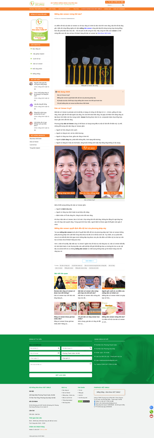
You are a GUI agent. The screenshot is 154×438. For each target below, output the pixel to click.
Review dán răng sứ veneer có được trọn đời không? (64, 292)
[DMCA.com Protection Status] (84, 401)
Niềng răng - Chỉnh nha (68, 395)
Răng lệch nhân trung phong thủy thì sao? (40, 113)
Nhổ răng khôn (66, 402)
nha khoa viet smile (93, 268)
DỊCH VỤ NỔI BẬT (64, 9)
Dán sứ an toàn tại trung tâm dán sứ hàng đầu (95, 265)
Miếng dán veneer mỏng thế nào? (113, 317)
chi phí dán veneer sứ (77, 265)
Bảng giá (81, 392)
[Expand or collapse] (123, 91)
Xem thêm (89, 261)
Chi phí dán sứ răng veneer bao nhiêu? (89, 318)
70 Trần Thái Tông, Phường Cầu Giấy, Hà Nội (42, 397)
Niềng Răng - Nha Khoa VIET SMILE (108, 392)
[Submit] (123, 5)
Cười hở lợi (33, 145)
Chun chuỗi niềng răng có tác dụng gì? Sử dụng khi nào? (41, 94)
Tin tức (76, 9)
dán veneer (88, 28)
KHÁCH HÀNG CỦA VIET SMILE (92, 9)
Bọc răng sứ (66, 390)
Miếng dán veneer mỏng (81, 268)
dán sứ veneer (58, 268)
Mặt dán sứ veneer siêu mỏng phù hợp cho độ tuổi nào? (88, 292)
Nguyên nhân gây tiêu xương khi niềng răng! (40, 83)
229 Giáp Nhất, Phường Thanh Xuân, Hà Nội (42, 395)
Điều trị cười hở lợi (67, 397)
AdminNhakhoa (71, 18)
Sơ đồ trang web (83, 397)
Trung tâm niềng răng (37, 9)
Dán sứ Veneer (34, 141)
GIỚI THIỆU (52, 9)
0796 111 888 (43, 429)
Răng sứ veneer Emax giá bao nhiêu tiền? (64, 318)
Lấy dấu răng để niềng (40, 104)
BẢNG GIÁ (107, 9)
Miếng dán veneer (69, 268)
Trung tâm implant (35, 148)
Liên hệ (81, 395)
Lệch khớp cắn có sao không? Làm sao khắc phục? (40, 124)
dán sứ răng (111, 265)
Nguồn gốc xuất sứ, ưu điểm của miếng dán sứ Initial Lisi (113, 292)
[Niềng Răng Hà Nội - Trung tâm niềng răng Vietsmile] (38, 3)
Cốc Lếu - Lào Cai (34, 414)
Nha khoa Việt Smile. (104, 33)
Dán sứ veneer (119, 9)
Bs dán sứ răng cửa (64, 265)
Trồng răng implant (67, 400)
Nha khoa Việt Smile (35, 138)
